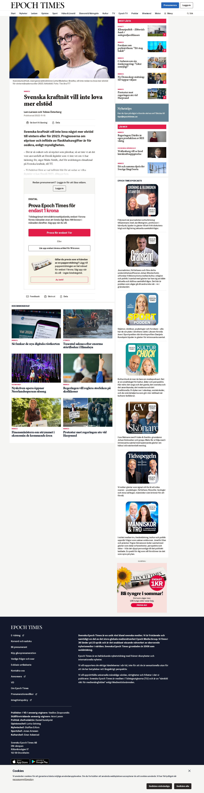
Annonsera (16, 676)
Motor (158, 13)
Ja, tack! (59, 279)
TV (113, 13)
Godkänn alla (183, 786)
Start (13, 13)
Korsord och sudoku (21, 641)
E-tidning (15, 635)
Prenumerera (170, 5)
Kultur (105, 13)
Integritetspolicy (19, 700)
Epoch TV (123, 13)
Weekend (146, 13)
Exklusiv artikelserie (21, 664)
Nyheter (23, 13)
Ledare (34, 13)
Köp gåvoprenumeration (23, 653)
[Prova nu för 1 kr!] (142, 588)
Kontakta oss (18, 670)
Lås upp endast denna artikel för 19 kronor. (59, 248)
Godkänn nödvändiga (159, 786)
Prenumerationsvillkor (22, 694)
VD (12, 682)
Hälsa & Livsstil (68, 13)
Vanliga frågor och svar (22, 658)
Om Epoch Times (19, 688)
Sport (55, 13)
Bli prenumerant (19, 647)
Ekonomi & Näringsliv (89, 13)
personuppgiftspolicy (23, 779)
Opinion (45, 13)
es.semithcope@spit (128, 116)
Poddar (134, 13)
